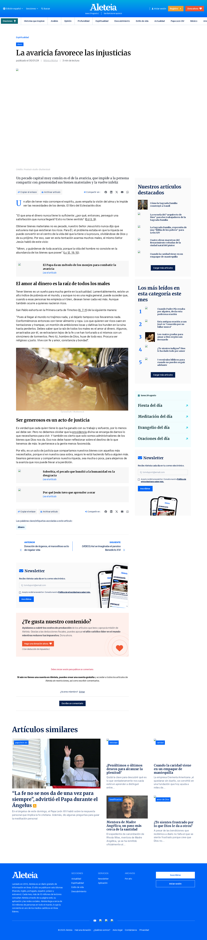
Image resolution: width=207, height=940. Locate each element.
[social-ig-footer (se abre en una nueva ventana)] (112, 920)
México (193, 21)
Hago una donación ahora (36, 643)
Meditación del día (155, 416)
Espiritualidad (102, 21)
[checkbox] (20, 592)
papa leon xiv (21, 742)
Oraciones (7, 21)
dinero (21, 527)
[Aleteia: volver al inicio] (103, 6)
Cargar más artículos (163, 267)
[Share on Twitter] (116, 192)
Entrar (82, 691)
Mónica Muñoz (50, 60)
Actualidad (159, 21)
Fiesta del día (150, 405)
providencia (79, 432)
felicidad (113, 742)
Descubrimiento (122, 21)
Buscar (47, 8)
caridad (160, 742)
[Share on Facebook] (106, 192)
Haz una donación (83, 930)
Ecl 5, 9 (90, 219)
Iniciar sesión (160, 8)
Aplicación (103, 883)
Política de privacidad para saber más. (74, 592)
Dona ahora (192, 8)
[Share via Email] (122, 192)
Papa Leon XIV (177, 21)
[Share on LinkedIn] (111, 192)
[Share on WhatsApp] (127, 192)
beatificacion (116, 799)
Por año (128, 878)
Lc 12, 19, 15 (71, 252)
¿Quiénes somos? (101, 930)
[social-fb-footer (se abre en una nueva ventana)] (100, 920)
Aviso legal (117, 930)
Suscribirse (175, 875)
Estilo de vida (142, 21)
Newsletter (103, 878)
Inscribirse (26, 599)
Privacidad (144, 930)
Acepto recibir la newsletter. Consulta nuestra (56, 592)
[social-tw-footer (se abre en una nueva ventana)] (106, 920)
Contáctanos (131, 930)
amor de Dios (163, 799)
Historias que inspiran (34, 21)
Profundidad (83, 21)
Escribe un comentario (72, 703)
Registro (174, 8)
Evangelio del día (154, 427)
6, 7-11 (83, 310)
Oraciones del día (154, 438)
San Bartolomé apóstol (113, 13)
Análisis (54, 21)
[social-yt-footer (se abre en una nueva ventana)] (94, 920)
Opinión (68, 21)
